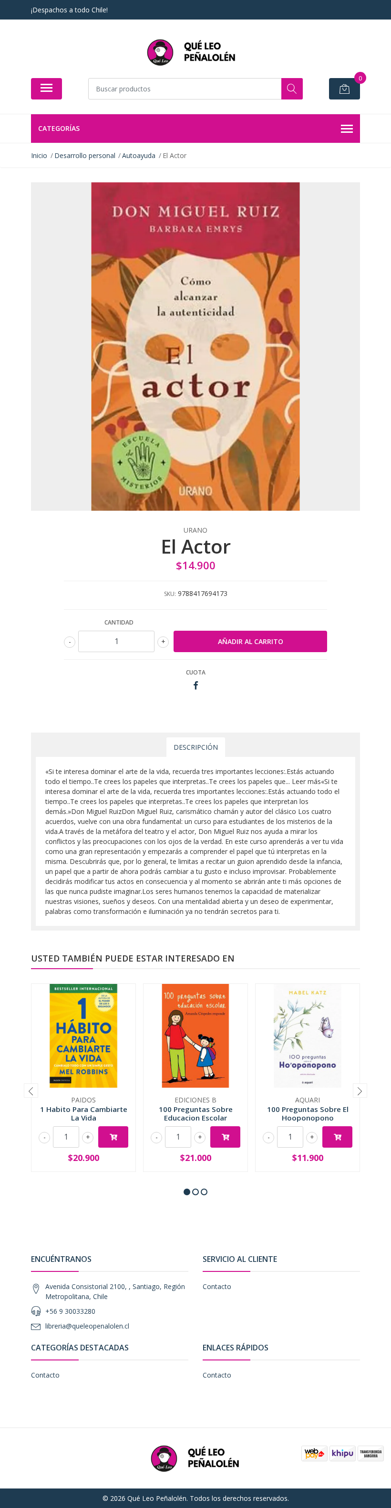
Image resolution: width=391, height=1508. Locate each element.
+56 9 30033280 (70, 1311)
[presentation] (31, 1090)
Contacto (217, 1286)
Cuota (196, 672)
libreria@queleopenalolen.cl (87, 1325)
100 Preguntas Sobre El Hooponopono (308, 1113)
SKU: (170, 594)
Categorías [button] (59, 128)
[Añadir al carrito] (113, 1137)
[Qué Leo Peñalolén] (191, 52)
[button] (187, 1192)
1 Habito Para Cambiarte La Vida (83, 1113)
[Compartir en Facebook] (196, 685)
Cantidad (119, 622)
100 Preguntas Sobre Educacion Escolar (196, 1113)
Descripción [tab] (196, 747)
